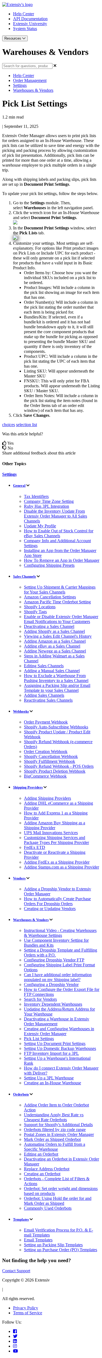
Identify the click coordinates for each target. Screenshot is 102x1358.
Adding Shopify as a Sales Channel (54, 631)
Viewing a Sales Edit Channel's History (58, 636)
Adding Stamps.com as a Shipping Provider (61, 867)
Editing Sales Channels (44, 665)
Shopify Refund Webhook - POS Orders (59, 766)
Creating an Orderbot (42, 1173)
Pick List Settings (39, 1038)
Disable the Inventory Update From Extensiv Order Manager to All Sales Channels (55, 516)
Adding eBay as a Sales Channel (52, 646)
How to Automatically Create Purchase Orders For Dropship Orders (57, 901)
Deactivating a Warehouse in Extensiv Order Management (56, 1021)
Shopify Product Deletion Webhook (54, 771)
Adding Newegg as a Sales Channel (55, 651)
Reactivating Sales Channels (48, 700)
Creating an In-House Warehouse (52, 1083)
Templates (21, 1219)
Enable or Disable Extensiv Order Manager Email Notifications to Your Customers (61, 619)
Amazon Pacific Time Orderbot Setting (57, 602)
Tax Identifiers (36, 496)
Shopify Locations (39, 606)
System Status (25, 28)
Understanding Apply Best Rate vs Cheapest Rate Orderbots (54, 1117)
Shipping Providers (28, 787)
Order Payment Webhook (46, 722)
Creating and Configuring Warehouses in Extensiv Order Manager (59, 1031)
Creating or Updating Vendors (50, 908)
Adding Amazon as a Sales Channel (55, 641)
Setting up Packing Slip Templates (53, 1244)
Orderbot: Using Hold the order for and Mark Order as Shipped (57, 1201)
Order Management (30, 80)
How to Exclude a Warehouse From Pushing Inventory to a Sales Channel (56, 678)
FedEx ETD (34, 847)
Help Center (23, 13)
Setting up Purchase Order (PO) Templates (60, 1249)
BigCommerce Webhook (45, 776)
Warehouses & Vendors (33, 90)
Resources (13, 38)
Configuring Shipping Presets (49, 565)
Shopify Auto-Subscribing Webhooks (56, 727)
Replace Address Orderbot (46, 1169)
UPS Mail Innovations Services (51, 832)
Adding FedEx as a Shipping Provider (56, 862)
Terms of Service (27, 1312)
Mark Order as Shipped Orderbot (52, 1139)
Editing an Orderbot (41, 1154)
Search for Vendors (40, 999)
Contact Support (16, 1270)
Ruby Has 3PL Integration (46, 506)
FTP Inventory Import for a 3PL (51, 1053)
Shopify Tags (35, 611)
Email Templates (38, 1240)
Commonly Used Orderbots (48, 1208)
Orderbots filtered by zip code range (55, 1129)
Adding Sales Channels (44, 695)
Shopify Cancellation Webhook (51, 756)
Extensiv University (30, 23)
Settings (20, 85)
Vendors (19, 878)
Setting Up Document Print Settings (54, 1043)
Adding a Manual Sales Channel (52, 670)
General (19, 485)
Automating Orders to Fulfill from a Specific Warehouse (54, 1147)
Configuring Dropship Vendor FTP (54, 960)
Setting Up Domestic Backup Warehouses (60, 1048)
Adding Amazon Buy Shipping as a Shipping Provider (54, 825)
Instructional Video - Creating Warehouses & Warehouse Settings (60, 933)
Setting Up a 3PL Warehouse (49, 1078)
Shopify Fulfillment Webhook (49, 761)
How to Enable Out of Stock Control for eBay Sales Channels (58, 533)
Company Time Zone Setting (49, 501)
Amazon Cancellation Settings (50, 597)
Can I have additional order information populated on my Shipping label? (58, 977)
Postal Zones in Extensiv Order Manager (59, 1134)
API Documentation (30, 18)
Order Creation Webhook (45, 751)
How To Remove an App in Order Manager (61, 560)
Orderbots (21, 1094)
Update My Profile (40, 526)
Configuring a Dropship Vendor (51, 984)
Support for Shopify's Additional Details (58, 1124)
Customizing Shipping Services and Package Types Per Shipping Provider (56, 840)
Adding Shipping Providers (47, 798)
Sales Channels (24, 576)
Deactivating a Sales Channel (49, 626)
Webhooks (21, 711)
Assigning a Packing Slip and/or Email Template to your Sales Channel (57, 688)
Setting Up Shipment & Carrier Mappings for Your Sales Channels (59, 589)
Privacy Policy (25, 1308)
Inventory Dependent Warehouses (53, 1004)
